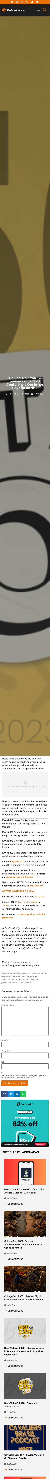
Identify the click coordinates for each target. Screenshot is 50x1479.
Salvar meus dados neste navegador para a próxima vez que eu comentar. (23, 1076)
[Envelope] (37, 2)
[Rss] (27, 2)
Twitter (22, 902)
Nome (5, 1040)
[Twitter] (17, 2)
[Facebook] (11, 2)
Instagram (32, 902)
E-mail (5, 1051)
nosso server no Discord (19, 877)
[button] (38, 10)
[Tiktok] (32, 2)
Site (3, 1062)
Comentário (8, 1005)
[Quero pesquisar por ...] (44, 10)
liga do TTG (17, 861)
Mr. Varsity (36, 885)
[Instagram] (22, 2)
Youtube (39, 896)
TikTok (5, 905)
